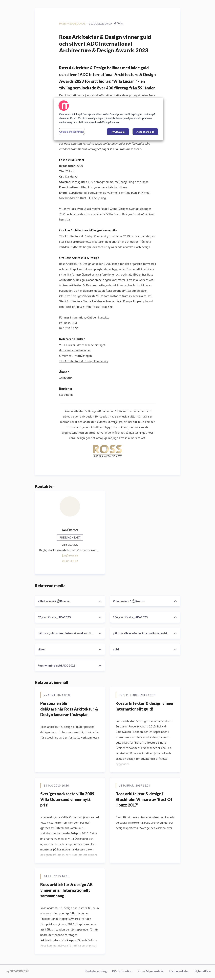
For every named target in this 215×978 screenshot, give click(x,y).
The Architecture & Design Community (83, 361)
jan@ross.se (70, 555)
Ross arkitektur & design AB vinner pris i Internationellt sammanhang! (66, 890)
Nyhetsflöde (202, 971)
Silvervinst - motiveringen (75, 356)
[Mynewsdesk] (17, 971)
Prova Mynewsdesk (150, 971)
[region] (108, 119)
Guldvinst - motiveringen (75, 350)
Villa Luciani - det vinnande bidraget (82, 345)
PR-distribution (122, 971)
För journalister (179, 971)
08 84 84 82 (70, 561)
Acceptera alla (145, 131)
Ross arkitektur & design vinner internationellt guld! (145, 706)
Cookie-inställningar (71, 131)
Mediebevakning (95, 971)
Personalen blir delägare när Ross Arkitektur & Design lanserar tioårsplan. (69, 709)
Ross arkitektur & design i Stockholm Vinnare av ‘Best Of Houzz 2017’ (144, 799)
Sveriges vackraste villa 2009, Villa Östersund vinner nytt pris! (67, 799)
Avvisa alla (118, 131)
